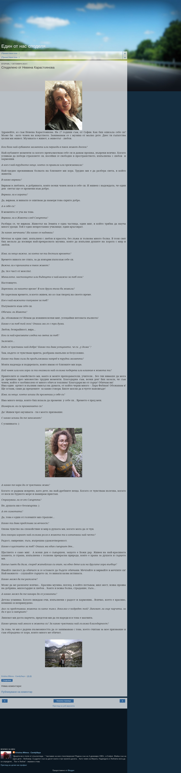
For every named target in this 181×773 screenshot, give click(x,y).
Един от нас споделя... (25, 46)
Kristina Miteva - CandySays (28, 752)
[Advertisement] (63, 22)
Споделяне (7, 680)
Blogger (71, 770)
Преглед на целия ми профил (14, 765)
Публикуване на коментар (16, 691)
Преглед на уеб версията (64, 706)
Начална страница (64, 701)
